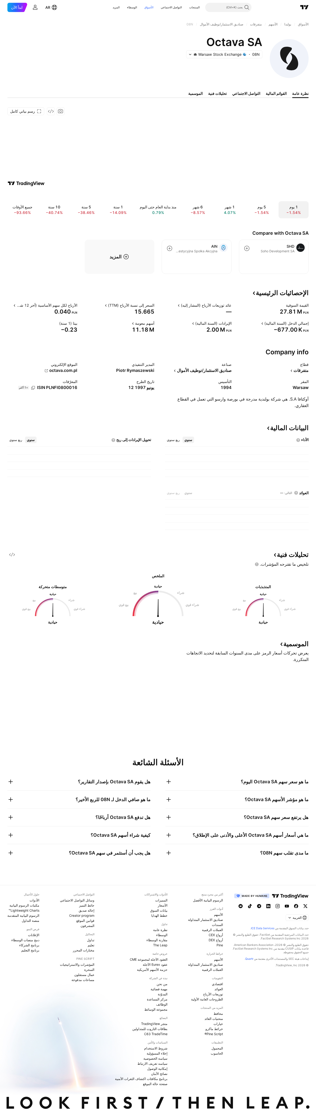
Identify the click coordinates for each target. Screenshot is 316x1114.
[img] (195, 54)
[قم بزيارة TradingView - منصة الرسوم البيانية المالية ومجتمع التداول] (26, 183)
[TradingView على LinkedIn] (268, 906)
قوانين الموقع (85, 921)
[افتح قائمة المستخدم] (35, 7)
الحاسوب (217, 1053)
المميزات (161, 900)
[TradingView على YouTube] (287, 906)
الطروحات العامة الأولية (207, 999)
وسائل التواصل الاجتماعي (77, 900)
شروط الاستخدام (155, 1048)
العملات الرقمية (212, 930)
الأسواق (148, 7)
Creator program (81, 915)
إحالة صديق (86, 910)
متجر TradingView (154, 1024)
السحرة (89, 970)
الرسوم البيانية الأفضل (208, 900)
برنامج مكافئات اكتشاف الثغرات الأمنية (141, 1079)
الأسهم (218, 915)
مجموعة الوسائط (155, 1009)
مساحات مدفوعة (82, 980)
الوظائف (161, 1004)
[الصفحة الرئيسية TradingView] (304, 7)
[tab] (188, 440)
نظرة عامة (160, 930)
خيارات (218, 1024)
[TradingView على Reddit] (240, 906)
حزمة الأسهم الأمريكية (152, 970)
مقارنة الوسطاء (156, 940)
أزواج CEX (216, 935)
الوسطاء (132, 7)
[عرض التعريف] (283, 305)
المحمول (217, 1048)
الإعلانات (33, 935)
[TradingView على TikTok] (250, 906)
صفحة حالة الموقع (155, 1084)
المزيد (116, 7)
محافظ (218, 1013)
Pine (220, 945)
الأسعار (162, 905)
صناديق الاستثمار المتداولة (205, 920)
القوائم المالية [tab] (276, 93)
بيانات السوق (158, 910)
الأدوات (34, 900)
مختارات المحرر (83, 950)
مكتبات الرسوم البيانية (24, 905)
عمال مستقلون (84, 975)
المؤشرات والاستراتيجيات (77, 964)
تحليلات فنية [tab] (217, 93)
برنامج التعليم (30, 950)
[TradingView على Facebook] (296, 906)
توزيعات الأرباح (213, 994)
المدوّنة (162, 994)
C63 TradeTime (155, 1034)
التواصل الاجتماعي (171, 7)
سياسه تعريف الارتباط (152, 1063)
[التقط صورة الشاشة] (61, 111)
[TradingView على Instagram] (277, 906)
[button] (186, 7)
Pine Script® (213, 1034)
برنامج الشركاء (29, 945)
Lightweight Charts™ (24, 910)
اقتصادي (217, 984)
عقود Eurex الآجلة (155, 964)
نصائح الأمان (159, 1074)
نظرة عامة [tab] (300, 93)
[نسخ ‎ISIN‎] (33, 388)
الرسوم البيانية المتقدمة (23, 915)
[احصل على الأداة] (51, 111)
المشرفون (87, 926)
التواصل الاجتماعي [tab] (246, 93)
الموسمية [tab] (195, 93)
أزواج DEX (216, 940)
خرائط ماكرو (214, 1029)
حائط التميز (86, 905)
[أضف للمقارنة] (247, 248)
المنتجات (194, 7)
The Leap (160, 945)
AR (47, 7)
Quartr (249, 958)
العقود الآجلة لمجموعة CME (148, 959)
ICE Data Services (262, 928)
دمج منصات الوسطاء (25, 940)
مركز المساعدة (157, 999)
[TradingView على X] (305, 906)
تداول (90, 940)
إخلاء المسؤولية (157, 1053)
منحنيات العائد (213, 1019)
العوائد (218, 989)
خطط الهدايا (159, 915)
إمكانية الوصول (157, 1069)
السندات (217, 925)
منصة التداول (30, 921)
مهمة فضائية (159, 989)
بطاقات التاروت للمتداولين (149, 1029)
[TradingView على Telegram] (259, 906)
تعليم (91, 945)
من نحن (162, 984)
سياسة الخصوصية (155, 1058)
